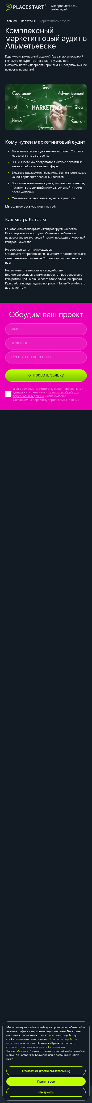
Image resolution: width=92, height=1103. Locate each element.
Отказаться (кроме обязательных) (46, 1071)
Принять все (46, 1081)
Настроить (46, 1092)
